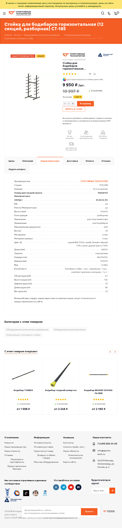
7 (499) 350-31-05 (107, 443)
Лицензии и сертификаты (17, 460)
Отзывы (8, 455)
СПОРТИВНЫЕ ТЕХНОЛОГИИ (94, 181)
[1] (64, 74)
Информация (42, 437)
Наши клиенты (12, 451)
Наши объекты (71, 451)
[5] (75, 74)
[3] (70, 74)
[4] (72, 74)
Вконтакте (56, 487)
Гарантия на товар (43, 451)
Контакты (68, 442)
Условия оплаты (42, 442)
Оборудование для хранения (69, 329)
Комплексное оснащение (75, 456)
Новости (9, 442)
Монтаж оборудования (46, 462)
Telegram (64, 487)
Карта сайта (69, 462)
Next (115, 351)
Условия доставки (43, 447)
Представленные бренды (16, 467)
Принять (89, 511)
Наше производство (15, 447)
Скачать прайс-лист (74, 447)
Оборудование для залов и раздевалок (27, 329)
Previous (110, 351)
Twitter (78, 487)
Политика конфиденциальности (59, 517)
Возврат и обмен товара (46, 456)
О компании (11, 437)
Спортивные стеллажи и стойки (23, 335)
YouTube (71, 487)
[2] (67, 74)
